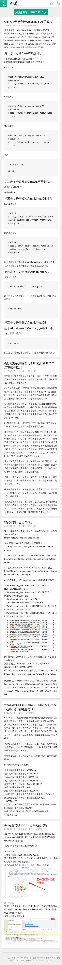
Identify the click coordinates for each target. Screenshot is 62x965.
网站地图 (27, 957)
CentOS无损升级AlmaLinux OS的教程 (28, 21)
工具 (31, 828)
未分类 (21, 371)
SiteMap (20, 957)
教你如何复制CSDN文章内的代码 (25, 825)
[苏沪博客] (11, 3)
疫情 (20, 712)
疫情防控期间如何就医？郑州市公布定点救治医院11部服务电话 (30, 707)
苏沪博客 (11, 957)
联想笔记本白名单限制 (18, 522)
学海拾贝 (22, 25)
